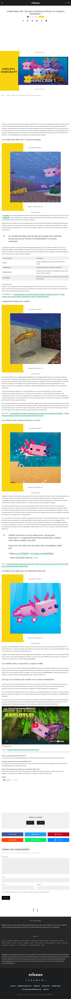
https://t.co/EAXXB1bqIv (19, 553)
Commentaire (5, 856)
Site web (39, 884)
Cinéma (46, 940)
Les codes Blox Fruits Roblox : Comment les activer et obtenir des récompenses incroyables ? (36, 413)
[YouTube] (37, 980)
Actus (4, 940)
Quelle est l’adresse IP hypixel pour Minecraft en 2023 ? (23, 749)
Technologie (23, 945)
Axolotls (6, 215)
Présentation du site (24, 986)
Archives (17, 940)
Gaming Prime (56, 986)
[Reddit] (34, 980)
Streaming (5, 945)
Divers (15, 942)
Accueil (13, 986)
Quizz (59, 942)
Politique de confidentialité (31, 989)
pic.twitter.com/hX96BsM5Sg (42, 553)
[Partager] (23, 20)
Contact (46, 989)
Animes (10, 940)
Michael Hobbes (33, 16)
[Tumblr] (45, 980)
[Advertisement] (35, 41)
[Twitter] (28, 980)
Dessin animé (6, 942)
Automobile (26, 940)
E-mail (3, 884)
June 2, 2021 (33, 557)
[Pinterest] (31, 980)
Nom (3, 876)
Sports (65, 942)
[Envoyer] (37, 20)
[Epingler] (32, 20)
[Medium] (42, 980)
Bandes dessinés (37, 940)
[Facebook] (26, 980)
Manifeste (36, 986)
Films (20, 942)
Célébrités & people (57, 940)
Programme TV (51, 942)
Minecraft (6, 217)
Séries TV (14, 945)
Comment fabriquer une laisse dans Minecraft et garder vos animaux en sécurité (36, 294)
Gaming (41, 16)
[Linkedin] (39, 980)
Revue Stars (46, 986)
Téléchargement (35, 945)
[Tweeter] (27, 20)
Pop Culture (40, 942)
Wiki (43, 945)
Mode (32, 942)
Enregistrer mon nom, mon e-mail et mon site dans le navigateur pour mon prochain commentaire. (27, 892)
